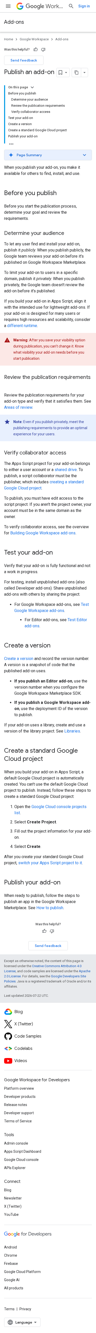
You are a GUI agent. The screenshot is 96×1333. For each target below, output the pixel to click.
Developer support (19, 1113)
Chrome (10, 1255)
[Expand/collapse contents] (32, 87)
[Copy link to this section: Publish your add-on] (65, 883)
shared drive (66, 469)
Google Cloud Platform (22, 1272)
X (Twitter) (13, 1206)
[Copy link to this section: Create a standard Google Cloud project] (48, 759)
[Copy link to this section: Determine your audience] (69, 234)
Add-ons (14, 22)
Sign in (84, 6)
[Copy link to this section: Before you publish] (62, 193)
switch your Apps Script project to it (50, 862)
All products (13, 1288)
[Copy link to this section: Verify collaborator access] (71, 453)
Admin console (16, 1143)
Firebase (11, 1264)
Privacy (25, 1309)
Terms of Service (18, 1121)
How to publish (49, 907)
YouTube (11, 1214)
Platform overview (19, 1088)
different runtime (22, 325)
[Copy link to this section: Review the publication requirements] (9, 385)
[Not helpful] (43, 49)
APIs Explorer (15, 1168)
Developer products (20, 1097)
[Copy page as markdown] (76, 72)
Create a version (18, 658)
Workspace (55, 6)
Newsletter (13, 1198)
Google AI (11, 1280)
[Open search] (71, 6)
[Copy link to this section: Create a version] (55, 646)
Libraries (72, 731)
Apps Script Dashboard (22, 1151)
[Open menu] (8, 6)
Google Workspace (34, 39)
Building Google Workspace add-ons (43, 533)
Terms (9, 1309)
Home (8, 39)
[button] (48, 155)
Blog (7, 1190)
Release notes (15, 1105)
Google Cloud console (21, 1160)
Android (10, 1247)
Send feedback (23, 60)
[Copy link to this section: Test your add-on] (58, 553)
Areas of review (18, 407)
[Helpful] (35, 49)
